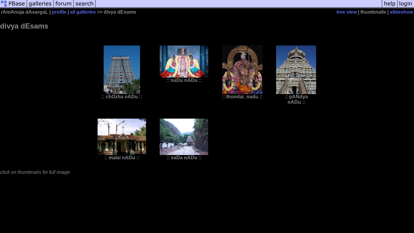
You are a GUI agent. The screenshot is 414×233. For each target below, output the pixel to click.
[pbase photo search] (84, 6)
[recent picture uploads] (40, 6)
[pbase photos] (13, 6)
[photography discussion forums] (64, 6)
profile (59, 12)
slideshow (401, 12)
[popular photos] (238, 6)
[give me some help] (390, 6)
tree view (346, 12)
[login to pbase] (406, 6)
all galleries (83, 12)
